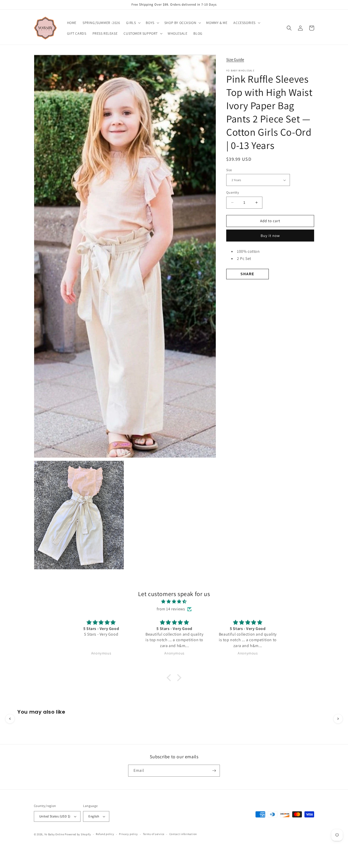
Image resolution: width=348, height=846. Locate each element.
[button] (133, 22)
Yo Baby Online (54, 834)
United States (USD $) (54, 816)
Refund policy (105, 834)
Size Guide (235, 59)
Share (247, 274)
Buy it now (270, 235)
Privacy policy (128, 834)
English (93, 816)
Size (229, 170)
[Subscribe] (214, 771)
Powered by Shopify (78, 834)
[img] (174, 601)
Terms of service (153, 834)
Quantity (232, 192)
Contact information (183, 834)
